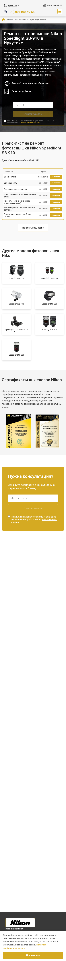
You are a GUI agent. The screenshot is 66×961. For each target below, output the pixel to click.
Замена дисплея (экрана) (15, 189)
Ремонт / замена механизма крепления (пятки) (17, 202)
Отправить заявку (33, 114)
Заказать (55, 177)
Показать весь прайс (33, 228)
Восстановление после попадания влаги (20, 195)
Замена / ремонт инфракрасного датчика (19, 208)
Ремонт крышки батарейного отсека (17, 215)
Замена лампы (10, 183)
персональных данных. (31, 123)
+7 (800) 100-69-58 (21, 11)
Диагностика (10, 177)
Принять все (33, 955)
